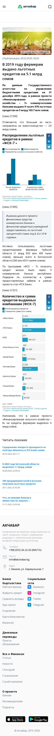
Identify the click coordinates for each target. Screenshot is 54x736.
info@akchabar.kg (19, 559)
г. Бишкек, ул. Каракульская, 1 (26, 569)
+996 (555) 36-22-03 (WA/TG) (25, 550)
